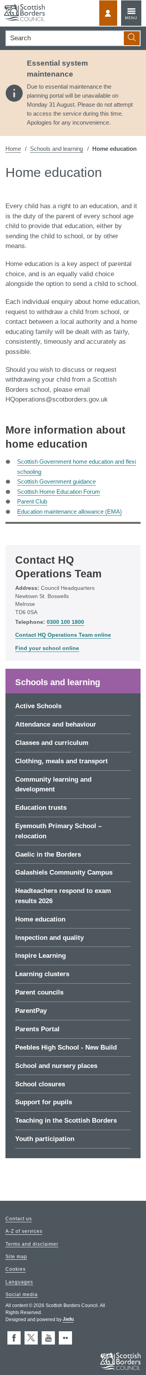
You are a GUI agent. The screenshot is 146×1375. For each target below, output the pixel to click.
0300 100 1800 (65, 622)
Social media (21, 1294)
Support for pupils (43, 1102)
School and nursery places (56, 1066)
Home (13, 148)
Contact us (18, 1219)
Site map (16, 1256)
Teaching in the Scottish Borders (66, 1120)
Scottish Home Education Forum (58, 491)
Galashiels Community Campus (64, 872)
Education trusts (41, 807)
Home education (40, 919)
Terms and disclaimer (31, 1244)
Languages (19, 1282)
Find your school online (47, 648)
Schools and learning (56, 148)
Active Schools (38, 706)
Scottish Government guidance (56, 481)
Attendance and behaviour (55, 724)
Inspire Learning (40, 955)
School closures (40, 1084)
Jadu (68, 1319)
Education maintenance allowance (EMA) (69, 511)
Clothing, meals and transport (61, 761)
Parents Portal (37, 1029)
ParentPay (31, 1010)
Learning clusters (42, 974)
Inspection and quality (49, 937)
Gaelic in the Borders (48, 854)
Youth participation (44, 1139)
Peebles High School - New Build (66, 1047)
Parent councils (39, 992)
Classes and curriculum (51, 742)
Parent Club (32, 501)
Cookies (15, 1269)
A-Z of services (23, 1231)
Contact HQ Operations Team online (63, 635)
